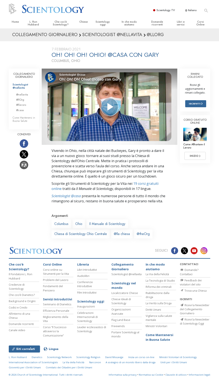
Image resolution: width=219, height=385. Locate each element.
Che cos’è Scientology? (61, 23)
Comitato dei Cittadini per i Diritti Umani (69, 367)
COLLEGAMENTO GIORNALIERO (24, 75)
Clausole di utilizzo (176, 374)
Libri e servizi (181, 23)
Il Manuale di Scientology (107, 223)
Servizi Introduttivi (57, 299)
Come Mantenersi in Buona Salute (24, 119)
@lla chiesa (122, 233)
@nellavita (22, 95)
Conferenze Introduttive (85, 284)
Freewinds (118, 326)
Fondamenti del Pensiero (53, 288)
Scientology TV (166, 10)
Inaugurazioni (86, 306)
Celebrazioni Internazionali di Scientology (87, 317)
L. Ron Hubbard (33, 23)
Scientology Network (59, 357)
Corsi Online (200, 23)
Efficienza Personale (56, 311)
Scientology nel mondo (123, 285)
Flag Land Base (120, 320)
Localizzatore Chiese (124, 293)
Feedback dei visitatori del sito (191, 282)
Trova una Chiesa (195, 290)
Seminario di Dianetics (57, 304)
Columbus (61, 223)
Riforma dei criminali (159, 287)
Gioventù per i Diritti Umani (25, 367)
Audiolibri (83, 276)
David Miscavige (114, 357)
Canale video (17, 330)
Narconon (95, 362)
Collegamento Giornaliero (122, 266)
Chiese (83, 22)
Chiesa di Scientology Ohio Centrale (80, 233)
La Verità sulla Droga (159, 303)
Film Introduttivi (86, 292)
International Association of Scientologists (33, 362)
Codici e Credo (18, 307)
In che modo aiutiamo (129, 23)
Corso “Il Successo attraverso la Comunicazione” (55, 331)
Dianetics (37, 357)
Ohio (78, 223)
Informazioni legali (199, 374)
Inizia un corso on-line (141, 357)
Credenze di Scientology (17, 287)
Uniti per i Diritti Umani (173, 362)
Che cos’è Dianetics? (22, 295)
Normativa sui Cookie (151, 374)
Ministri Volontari (156, 326)
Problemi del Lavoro (55, 280)
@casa (20, 110)
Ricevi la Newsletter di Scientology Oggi (194, 321)
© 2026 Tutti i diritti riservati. (46, 374)
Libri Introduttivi (87, 270)
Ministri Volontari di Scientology (178, 357)
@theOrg (143, 233)
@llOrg (20, 100)
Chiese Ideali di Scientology (121, 301)
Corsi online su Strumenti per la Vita (56, 272)
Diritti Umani (153, 310)
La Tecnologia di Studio (160, 280)
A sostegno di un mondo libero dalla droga (130, 362)
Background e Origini (22, 301)
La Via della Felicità (157, 274)
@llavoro (21, 105)
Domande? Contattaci (189, 272)
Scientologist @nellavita (20, 86)
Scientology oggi (103, 23)
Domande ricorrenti (157, 23)
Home (15, 22)
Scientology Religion (88, 357)
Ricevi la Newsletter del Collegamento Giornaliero (194, 309)
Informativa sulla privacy (123, 374)
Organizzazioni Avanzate (121, 311)
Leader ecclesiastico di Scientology (91, 329)
